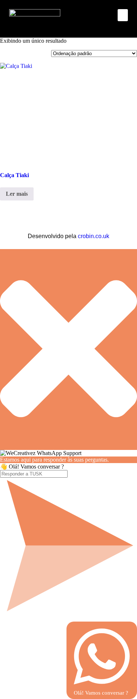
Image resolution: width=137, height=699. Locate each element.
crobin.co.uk (93, 236)
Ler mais (17, 194)
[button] (123, 15)
